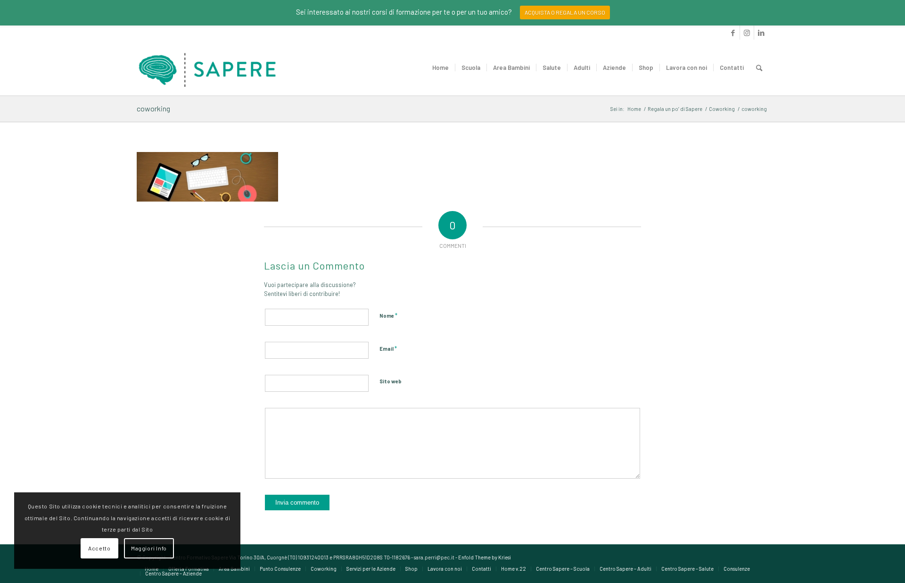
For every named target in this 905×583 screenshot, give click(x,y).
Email (388, 348)
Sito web (390, 381)
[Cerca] (759, 67)
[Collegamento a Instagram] (747, 32)
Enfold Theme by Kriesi (484, 557)
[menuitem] (440, 67)
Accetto (99, 548)
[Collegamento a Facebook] (733, 32)
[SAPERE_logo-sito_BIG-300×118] (207, 67)
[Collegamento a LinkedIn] (761, 32)
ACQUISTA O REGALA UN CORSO (565, 12)
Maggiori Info (149, 548)
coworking (153, 108)
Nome (388, 315)
